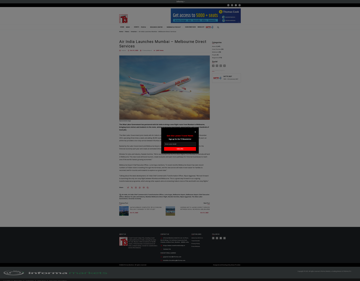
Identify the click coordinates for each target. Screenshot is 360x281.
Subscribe (180, 149)
